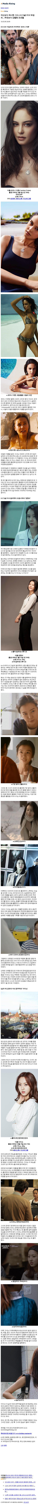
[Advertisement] (16, 1451)
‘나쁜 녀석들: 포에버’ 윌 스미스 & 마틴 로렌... (20, 1495)
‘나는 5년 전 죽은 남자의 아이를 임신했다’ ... (20, 1486)
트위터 (13, 198)
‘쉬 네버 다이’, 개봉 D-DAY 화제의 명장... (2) (20, 1482)
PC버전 (26, 1502)
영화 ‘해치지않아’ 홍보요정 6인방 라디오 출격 (20, 1498)
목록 (5, 1445)
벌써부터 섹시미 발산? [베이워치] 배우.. (19, 1477)
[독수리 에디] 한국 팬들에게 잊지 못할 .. (19, 1475)
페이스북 (19, 198)
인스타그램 (27, 198)
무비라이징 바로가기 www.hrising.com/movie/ (16, 1433)
